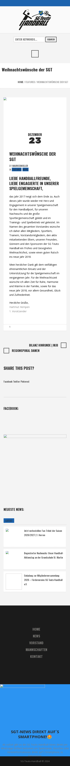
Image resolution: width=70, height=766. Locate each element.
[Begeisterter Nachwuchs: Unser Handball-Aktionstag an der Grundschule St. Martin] (14, 559)
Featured (30, 82)
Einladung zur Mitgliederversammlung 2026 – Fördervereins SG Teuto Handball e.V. (43, 580)
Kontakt (36, 656)
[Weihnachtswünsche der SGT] (35, 113)
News (25, 169)
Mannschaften (36, 649)
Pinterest (25, 381)
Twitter (16, 381)
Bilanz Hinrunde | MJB (43, 345)
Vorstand (36, 642)
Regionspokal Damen (25, 350)
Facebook (8, 381)
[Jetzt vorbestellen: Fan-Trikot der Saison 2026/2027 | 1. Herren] (14, 536)
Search (51, 39)
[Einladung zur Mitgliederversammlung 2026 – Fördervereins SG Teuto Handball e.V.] (14, 582)
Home (20, 82)
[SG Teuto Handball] (35, 19)
